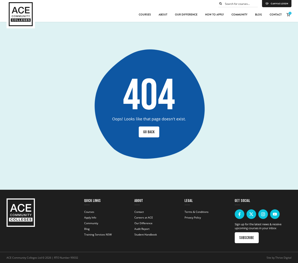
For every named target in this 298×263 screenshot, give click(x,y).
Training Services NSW (98, 234)
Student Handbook (145, 234)
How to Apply (214, 15)
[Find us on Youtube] (275, 214)
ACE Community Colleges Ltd (24, 257)
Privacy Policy (193, 217)
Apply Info (90, 217)
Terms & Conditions (197, 211)
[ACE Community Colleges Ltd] (21, 14)
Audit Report (141, 229)
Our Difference (186, 15)
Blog (258, 15)
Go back (149, 132)
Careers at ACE (143, 217)
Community (239, 15)
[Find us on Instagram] (263, 214)
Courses (145, 15)
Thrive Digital (283, 257)
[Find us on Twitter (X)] (251, 214)
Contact (276, 15)
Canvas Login (279, 3)
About (163, 15)
